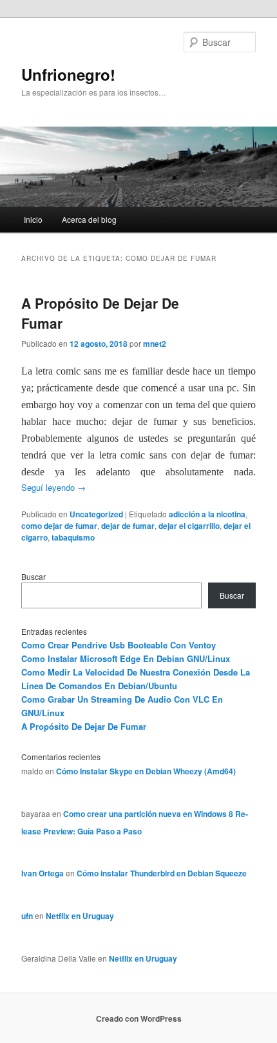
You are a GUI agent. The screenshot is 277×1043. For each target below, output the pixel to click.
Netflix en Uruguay (80, 916)
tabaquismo (73, 537)
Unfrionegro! (68, 74)
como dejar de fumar (59, 526)
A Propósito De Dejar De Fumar (83, 726)
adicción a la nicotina (207, 514)
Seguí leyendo (53, 487)
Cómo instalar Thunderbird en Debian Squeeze (162, 873)
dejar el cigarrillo (189, 526)
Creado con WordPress (139, 1018)
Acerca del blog (89, 219)
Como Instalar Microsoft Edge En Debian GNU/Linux (125, 658)
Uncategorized (96, 514)
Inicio (33, 219)
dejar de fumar (128, 526)
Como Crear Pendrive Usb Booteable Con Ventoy (118, 645)
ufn (27, 916)
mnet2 (154, 343)
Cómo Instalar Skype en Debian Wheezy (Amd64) (146, 771)
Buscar (33, 576)
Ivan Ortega (42, 873)
